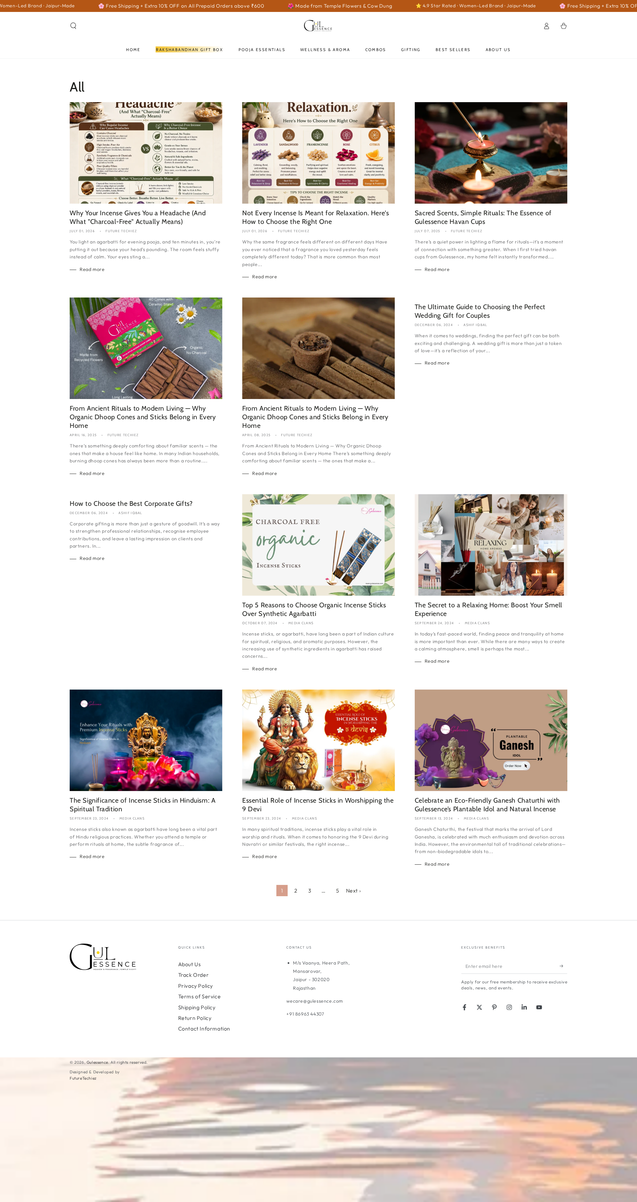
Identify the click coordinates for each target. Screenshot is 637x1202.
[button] (73, 26)
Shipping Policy (197, 1007)
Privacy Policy (195, 985)
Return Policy (195, 1018)
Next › (353, 890)
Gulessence (97, 1062)
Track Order (193, 974)
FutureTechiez (83, 1078)
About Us (189, 964)
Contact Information (204, 1028)
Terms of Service (199, 996)
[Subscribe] (563, 966)
